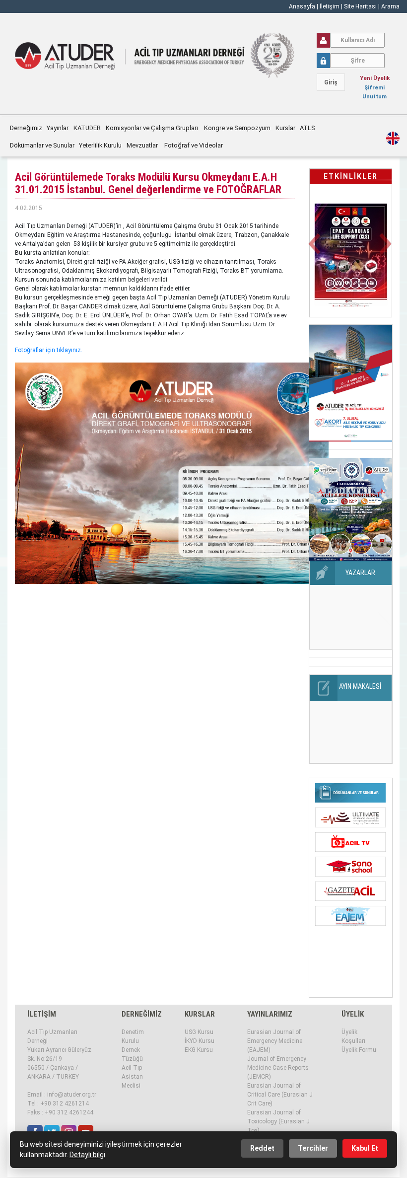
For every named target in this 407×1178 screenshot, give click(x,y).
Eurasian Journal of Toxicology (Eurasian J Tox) (278, 1121)
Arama (390, 6)
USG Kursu (199, 1032)
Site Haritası (360, 6)
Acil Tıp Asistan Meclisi (132, 1076)
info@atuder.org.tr (71, 1094)
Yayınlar (57, 128)
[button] (316, 249)
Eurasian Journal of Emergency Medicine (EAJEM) (274, 1041)
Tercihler (313, 1148)
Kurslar (285, 128)
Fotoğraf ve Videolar (194, 145)
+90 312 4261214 (64, 1103)
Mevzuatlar (143, 145)
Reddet (262, 1148)
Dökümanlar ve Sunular (42, 145)
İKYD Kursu (199, 1040)
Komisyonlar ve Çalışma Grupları (153, 128)
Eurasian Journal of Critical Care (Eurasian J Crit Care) (280, 1094)
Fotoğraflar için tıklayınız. (48, 350)
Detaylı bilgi (87, 1155)
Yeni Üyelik (375, 78)
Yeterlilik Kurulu (100, 145)
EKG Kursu (199, 1049)
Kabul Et (364, 1148)
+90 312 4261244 (69, 1112)
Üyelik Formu (358, 1049)
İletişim (330, 6)
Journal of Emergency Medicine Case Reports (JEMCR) (278, 1067)
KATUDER (87, 128)
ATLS (307, 128)
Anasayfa (302, 6)
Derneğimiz (26, 128)
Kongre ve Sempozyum (237, 128)
